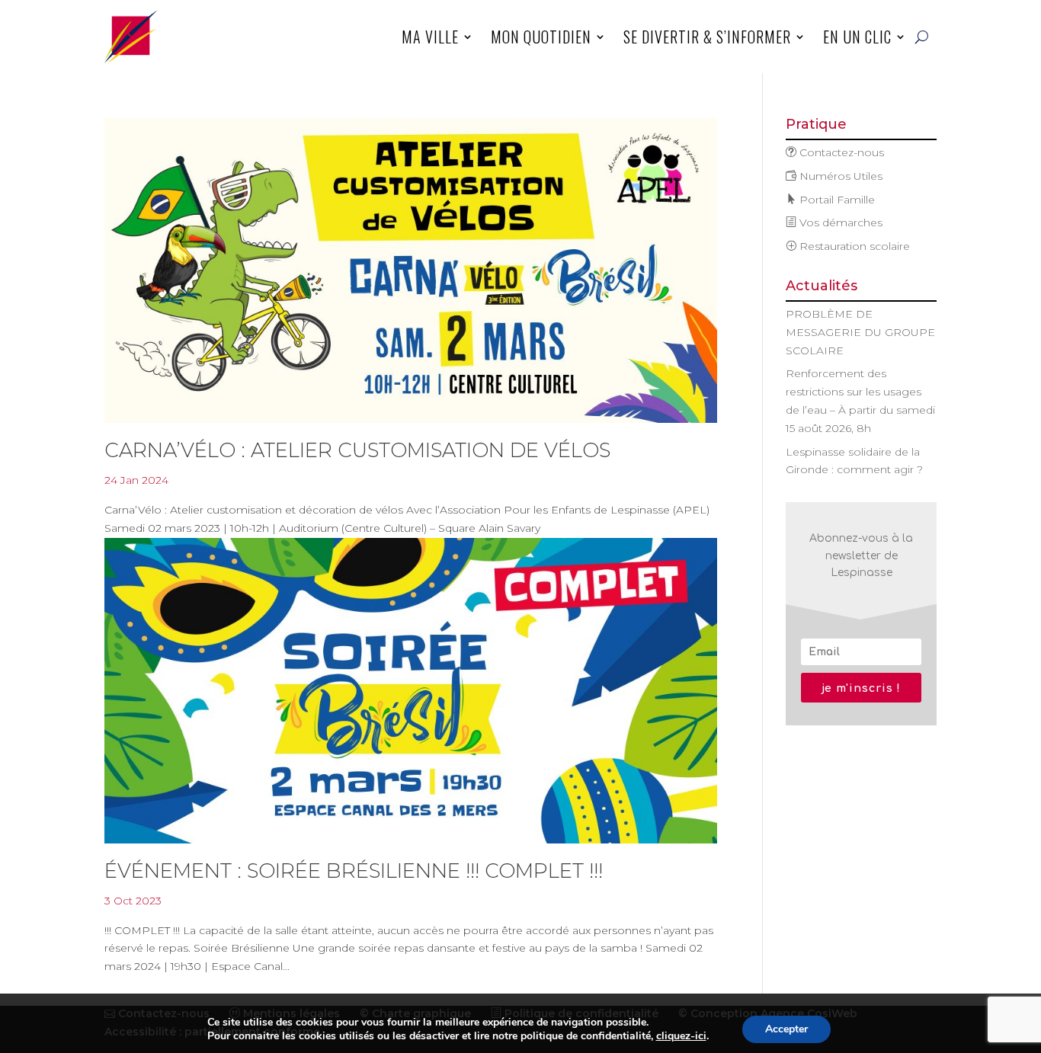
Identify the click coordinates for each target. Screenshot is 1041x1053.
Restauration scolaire (853, 246)
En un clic (857, 36)
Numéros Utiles (839, 176)
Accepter (786, 1029)
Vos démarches (839, 222)
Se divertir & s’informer (707, 36)
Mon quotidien (541, 36)
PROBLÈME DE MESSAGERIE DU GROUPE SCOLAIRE (860, 332)
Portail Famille (835, 199)
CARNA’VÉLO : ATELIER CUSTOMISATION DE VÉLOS (357, 450)
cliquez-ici (681, 1036)
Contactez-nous (840, 152)
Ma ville (430, 36)
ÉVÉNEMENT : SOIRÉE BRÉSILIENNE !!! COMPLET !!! (353, 871)
